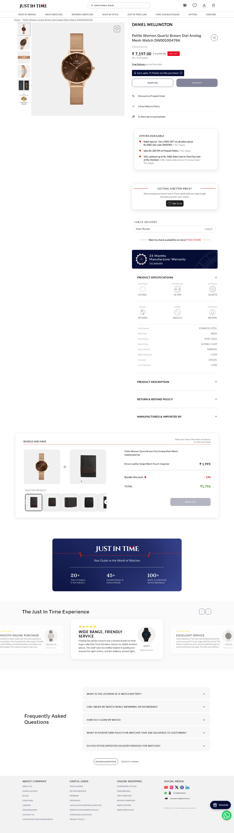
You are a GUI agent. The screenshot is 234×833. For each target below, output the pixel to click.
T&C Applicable (156, 263)
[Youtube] (166, 787)
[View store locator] (185, 5)
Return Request (78, 791)
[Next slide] (121, 69)
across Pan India (147, 64)
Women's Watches (126, 800)
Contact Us (28, 814)
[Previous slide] (34, 69)
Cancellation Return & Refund (86, 805)
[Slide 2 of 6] (24, 43)
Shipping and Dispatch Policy (84, 810)
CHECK (209, 228)
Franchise (27, 800)
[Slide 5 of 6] (24, 85)
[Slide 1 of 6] (24, 29)
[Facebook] (182, 787)
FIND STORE (194, 239)
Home (17, 19)
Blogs (25, 795)
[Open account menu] (204, 5)
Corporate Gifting (127, 786)
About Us (27, 786)
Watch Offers (124, 805)
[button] (117, 29)
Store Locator (29, 791)
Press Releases (29, 810)
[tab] (34, 502)
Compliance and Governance (37, 819)
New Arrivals (124, 791)
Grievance (75, 800)
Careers (26, 805)
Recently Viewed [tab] (130, 761)
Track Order (76, 786)
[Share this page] (214, 37)
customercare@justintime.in (180, 798)
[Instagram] (171, 787)
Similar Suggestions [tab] (105, 761)
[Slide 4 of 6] (24, 71)
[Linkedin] (187, 787)
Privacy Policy (77, 819)
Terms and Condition (81, 814)
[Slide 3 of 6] (24, 57)
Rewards (74, 795)
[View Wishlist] (194, 5)
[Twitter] (176, 787)
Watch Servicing (125, 810)
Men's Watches (124, 795)
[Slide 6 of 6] (24, 99)
